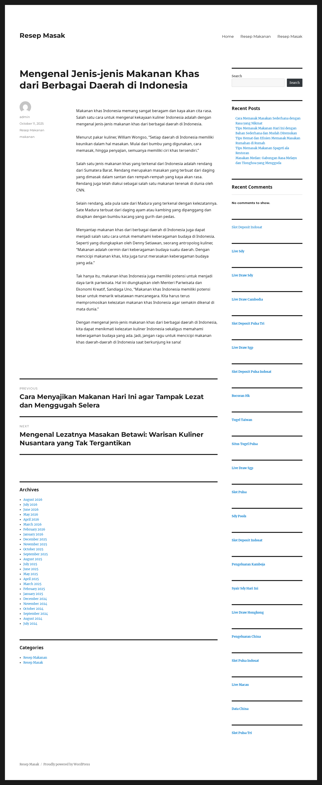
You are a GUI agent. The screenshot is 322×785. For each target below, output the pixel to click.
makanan (27, 137)
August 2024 (32, 619)
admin (25, 117)
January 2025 (33, 594)
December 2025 (35, 539)
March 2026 (32, 524)
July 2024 (30, 624)
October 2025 (33, 549)
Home (228, 36)
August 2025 (32, 559)
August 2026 (32, 500)
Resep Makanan (255, 36)
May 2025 (30, 574)
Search (237, 76)
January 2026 (33, 534)
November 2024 (35, 604)
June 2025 (30, 569)
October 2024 (33, 609)
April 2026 (31, 520)
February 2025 (34, 589)
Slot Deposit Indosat (247, 227)
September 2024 (35, 614)
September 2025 (35, 554)
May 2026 (30, 515)
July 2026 (30, 505)
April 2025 (31, 579)
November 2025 (35, 544)
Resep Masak (42, 35)
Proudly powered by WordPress (66, 764)
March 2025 (32, 584)
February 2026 (34, 529)
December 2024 (35, 599)
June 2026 (31, 510)
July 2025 (30, 564)
